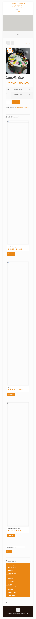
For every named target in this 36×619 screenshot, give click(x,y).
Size (7, 89)
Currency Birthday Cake (14, 528)
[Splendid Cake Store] (18, 11)
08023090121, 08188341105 (18, 3)
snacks (10, 584)
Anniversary (11, 565)
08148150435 (18, 5)
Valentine (10, 589)
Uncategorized (12, 587)
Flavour (8, 94)
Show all (27, 43)
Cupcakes (10, 578)
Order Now (16, 102)
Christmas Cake (12, 573)
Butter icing (11, 570)
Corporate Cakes (12, 576)
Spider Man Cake (12, 247)
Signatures (26, 107)
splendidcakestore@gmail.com (18, 6)
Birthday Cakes (19, 107)
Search (9, 552)
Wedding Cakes (12, 592)
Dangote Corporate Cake (14, 388)
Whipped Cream (12, 595)
